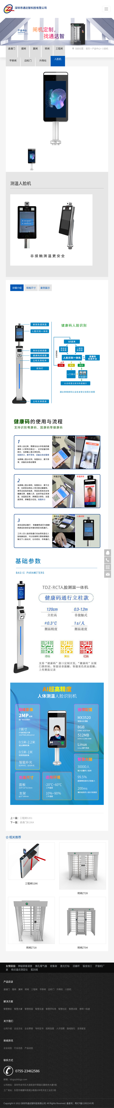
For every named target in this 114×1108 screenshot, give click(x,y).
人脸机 (57, 59)
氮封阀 (34, 969)
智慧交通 (39, 1008)
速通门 (11, 48)
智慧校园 (29, 1008)
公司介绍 (8, 1028)
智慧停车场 (51, 1008)
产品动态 (29, 1047)
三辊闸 (59, 48)
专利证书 (39, 1028)
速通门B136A (27, 822)
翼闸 (35, 48)
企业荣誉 (29, 1028)
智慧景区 (8, 1008)
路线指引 (71, 1028)
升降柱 (42, 60)
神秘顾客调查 (25, 966)
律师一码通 (84, 1008)
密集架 (53, 966)
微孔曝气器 (41, 966)
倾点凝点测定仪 (19, 969)
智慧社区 (62, 1008)
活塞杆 (76, 966)
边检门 (27, 60)
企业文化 (18, 1028)
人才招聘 (60, 1028)
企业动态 (8, 1047)
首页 (88, 48)
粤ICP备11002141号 (84, 1103)
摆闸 (23, 48)
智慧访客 (73, 1008)
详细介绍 (17, 288)
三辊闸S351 (26, 818)
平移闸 (12, 60)
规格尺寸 (31, 288)
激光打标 (65, 966)
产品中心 (96, 48)
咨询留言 (81, 1028)
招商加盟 (50, 1028)
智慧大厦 (18, 1008)
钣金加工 (87, 966)
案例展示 (45, 288)
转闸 (47, 48)
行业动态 (18, 1047)
